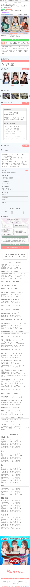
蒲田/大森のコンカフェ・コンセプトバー (11, 353)
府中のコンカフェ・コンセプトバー (11, 402)
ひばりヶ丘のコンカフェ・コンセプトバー (13, 413)
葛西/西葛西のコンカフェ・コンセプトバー (12, 349)
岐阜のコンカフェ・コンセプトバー (11, 469)
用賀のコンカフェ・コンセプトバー (11, 367)
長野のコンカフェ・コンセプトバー (11, 477)
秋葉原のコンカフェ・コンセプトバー (11, 267)
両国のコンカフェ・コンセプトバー (11, 346)
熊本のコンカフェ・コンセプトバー (11, 519)
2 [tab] (13, 88)
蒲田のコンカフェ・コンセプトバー (11, 355)
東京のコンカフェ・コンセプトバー (11, 454)
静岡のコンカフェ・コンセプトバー (11, 471)
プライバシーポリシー (13, 581)
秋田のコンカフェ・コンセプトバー (11, 443)
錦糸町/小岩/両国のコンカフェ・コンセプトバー (13, 340)
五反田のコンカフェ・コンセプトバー (11, 301)
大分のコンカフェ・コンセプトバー (11, 525)
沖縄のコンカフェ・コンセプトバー (11, 528)
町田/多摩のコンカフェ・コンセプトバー (11, 424)
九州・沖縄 (4, 515)
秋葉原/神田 (14, 3)
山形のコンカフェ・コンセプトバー (11, 447)
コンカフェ (24, 3)
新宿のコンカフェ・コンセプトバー (10, 271)
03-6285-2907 (16, 39)
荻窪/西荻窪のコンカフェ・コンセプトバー (13, 386)
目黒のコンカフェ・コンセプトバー (11, 302)
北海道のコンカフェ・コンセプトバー (11, 440)
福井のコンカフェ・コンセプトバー (11, 479)
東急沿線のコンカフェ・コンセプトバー (11, 360)
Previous (1, 79)
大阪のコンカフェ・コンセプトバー (11, 488)
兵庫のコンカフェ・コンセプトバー (11, 489)
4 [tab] (17, 88)
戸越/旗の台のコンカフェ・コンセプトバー (13, 365)
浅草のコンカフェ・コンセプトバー (11, 327)
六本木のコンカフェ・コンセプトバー (11, 306)
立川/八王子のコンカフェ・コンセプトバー (12, 417)
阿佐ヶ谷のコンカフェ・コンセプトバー (12, 383)
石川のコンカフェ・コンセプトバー (11, 480)
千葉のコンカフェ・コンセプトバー (11, 458)
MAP (26, 170)
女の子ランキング (11, 578)
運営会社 (5, 581)
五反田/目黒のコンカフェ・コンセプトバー (12, 299)
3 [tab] (15, 88)
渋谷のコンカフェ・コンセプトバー (11, 294)
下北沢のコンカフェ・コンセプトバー (11, 372)
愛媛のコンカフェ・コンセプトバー (11, 507)
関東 (6, 3)
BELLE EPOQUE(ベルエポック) (8, 4)
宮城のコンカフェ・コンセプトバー (11, 441)
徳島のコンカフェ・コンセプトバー (11, 510)
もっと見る (25, 69)
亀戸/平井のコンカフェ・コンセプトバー (12, 343)
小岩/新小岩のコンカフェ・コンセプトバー (13, 345)
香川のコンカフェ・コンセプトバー (11, 508)
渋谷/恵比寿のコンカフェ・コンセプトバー (12, 292)
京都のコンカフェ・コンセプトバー (11, 491)
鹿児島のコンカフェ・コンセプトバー (11, 527)
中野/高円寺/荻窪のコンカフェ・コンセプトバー (13, 380)
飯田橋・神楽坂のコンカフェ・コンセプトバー (13, 319)
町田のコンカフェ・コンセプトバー (11, 426)
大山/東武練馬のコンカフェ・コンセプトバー (12, 397)
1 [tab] (10, 88)
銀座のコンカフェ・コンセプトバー (11, 316)
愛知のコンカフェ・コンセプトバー (11, 468)
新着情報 (18, 578)
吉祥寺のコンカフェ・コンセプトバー (11, 389)
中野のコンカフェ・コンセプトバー (11, 382)
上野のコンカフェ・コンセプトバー (11, 325)
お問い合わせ (15, 583)
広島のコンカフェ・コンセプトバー (11, 502)
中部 (2, 465)
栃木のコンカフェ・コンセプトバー (11, 460)
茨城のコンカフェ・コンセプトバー (11, 461)
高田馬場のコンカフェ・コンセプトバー (12, 277)
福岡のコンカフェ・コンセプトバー (11, 518)
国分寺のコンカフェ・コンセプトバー (11, 407)
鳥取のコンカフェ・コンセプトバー (11, 504)
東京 (9, 3)
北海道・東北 (5, 437)
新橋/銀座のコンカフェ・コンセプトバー (11, 313)
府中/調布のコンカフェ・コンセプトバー (11, 400)
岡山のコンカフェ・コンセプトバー (11, 500)
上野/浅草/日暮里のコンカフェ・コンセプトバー (13, 323)
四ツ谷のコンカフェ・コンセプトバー (11, 278)
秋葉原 (19, 3)
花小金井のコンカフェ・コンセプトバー (12, 414)
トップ (2, 3)
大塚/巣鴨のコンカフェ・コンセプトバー (11, 285)
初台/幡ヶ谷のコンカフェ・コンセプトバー (13, 373)
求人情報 (26, 578)
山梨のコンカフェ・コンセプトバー (11, 475)
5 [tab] (20, 88)
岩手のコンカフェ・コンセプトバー (11, 446)
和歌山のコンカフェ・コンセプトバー (11, 494)
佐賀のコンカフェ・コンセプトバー (11, 524)
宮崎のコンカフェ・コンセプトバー (11, 522)
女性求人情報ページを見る (15, 247)
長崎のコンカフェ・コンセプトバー (11, 521)
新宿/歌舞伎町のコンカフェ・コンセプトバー (13, 273)
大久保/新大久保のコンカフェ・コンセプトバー (14, 275)
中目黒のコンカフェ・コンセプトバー (11, 362)
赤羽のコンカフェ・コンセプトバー (10, 288)
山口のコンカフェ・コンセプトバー (11, 505)
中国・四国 (4, 498)
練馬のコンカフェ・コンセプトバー (10, 393)
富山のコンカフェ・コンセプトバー (11, 482)
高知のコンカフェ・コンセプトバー (11, 511)
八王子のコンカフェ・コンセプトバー (11, 421)
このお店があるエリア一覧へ (15, 255)
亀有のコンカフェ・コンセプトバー (11, 337)
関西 (2, 485)
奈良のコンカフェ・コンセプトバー (11, 493)
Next (29, 79)
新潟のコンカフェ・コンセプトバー (11, 474)
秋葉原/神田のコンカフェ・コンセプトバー (12, 265)
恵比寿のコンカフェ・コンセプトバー (11, 296)
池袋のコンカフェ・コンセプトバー (10, 281)
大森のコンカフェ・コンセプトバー (11, 357)
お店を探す (4, 578)
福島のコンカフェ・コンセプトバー (11, 444)
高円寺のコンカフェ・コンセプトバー (11, 385)
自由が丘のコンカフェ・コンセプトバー (12, 363)
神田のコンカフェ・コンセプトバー (11, 268)
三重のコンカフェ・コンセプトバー (11, 472)
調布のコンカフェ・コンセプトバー (11, 404)
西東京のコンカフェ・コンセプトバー (11, 411)
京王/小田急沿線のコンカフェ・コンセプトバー (13, 370)
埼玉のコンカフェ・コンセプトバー (11, 457)
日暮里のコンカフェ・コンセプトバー (11, 328)
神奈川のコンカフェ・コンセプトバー (11, 455)
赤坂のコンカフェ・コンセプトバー (10, 309)
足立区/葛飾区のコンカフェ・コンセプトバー (12, 331)
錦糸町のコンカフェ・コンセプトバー (11, 342)
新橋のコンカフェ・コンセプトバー (11, 315)
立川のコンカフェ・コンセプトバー (11, 419)
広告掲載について (23, 581)
